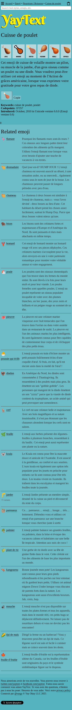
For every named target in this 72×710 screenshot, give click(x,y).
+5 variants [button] (5, 500)
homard (10, 243)
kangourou (12, 569)
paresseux (11, 510)
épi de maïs (12, 634)
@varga (18, 693)
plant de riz (12, 549)
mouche (10, 606)
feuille (9, 433)
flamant (10, 138)
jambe (9, 494)
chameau (11, 195)
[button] (2, 3)
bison (9, 223)
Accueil (9, 3)
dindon (10, 373)
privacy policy (63, 690)
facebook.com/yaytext (34, 684)
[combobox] (36, 8)
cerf (8, 409)
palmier (10, 530)
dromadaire (12, 167)
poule (9, 271)
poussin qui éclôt (10, 358)
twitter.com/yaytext (10, 684)
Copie (17, 97)
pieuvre (10, 316)
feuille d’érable (9, 659)
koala (9, 453)
